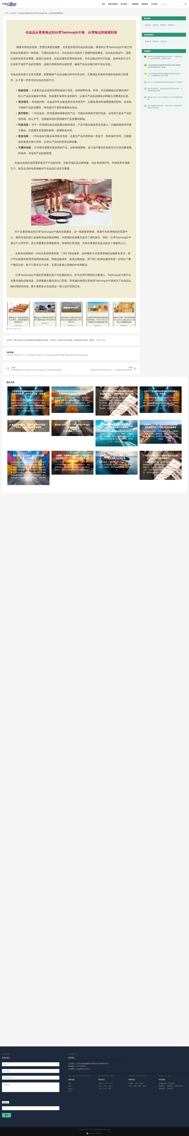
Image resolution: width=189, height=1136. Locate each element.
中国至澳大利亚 (18, 355)
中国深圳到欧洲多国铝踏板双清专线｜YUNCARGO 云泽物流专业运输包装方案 (97, 319)
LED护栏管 (9, 355)
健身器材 (32, 355)
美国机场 (148, 41)
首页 (103, 4)
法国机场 (163, 41)
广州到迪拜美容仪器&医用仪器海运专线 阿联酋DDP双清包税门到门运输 (164, 66)
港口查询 (124, 4)
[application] (128, 4)
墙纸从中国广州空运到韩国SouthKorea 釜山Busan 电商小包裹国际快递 (124, 319)
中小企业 (26, 355)
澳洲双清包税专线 (70, 355)
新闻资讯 (145, 4)
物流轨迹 (135, 4)
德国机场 (156, 41)
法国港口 (156, 25)
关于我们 (154, 4)
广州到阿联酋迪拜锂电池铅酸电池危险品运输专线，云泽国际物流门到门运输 (164, 75)
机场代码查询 (113, 4)
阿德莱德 (85, 355)
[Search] (185, 4)
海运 (62, 355)
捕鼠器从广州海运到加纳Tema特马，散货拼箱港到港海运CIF (18, 319)
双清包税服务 (50, 355)
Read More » (18, 325)
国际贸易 (57, 355)
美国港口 (163, 25)
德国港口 (148, 25)
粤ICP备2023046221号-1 (96, 1133)
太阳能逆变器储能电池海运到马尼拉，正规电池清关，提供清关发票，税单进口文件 (164, 57)
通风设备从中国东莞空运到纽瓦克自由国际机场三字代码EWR (71, 319)
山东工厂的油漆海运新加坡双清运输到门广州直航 (165, 82)
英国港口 (171, 25)
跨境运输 (79, 355)
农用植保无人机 (40, 355)
